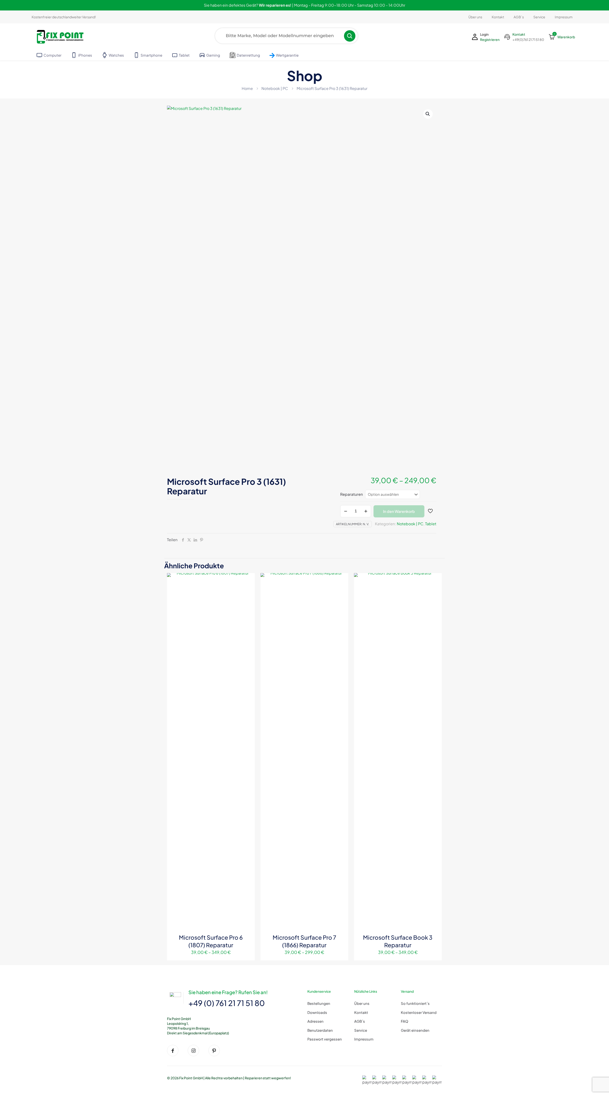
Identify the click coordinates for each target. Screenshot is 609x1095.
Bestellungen (318, 1003)
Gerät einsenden (415, 1030)
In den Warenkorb (399, 511)
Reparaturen (351, 494)
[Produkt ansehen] (248, 579)
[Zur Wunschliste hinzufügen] (248, 590)
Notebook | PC (274, 88)
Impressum (363, 1039)
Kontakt (361, 1012)
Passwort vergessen (324, 1039)
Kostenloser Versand (419, 1012)
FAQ (404, 1021)
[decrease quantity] (345, 511)
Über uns (361, 1003)
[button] (428, 114)
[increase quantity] (366, 511)
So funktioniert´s (415, 1003)
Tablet (430, 523)
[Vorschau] (248, 600)
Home (247, 88)
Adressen (315, 1021)
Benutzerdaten (320, 1030)
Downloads (317, 1012)
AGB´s (359, 1021)
